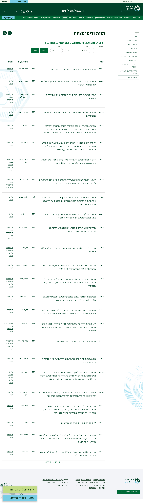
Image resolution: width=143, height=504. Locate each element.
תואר (101, 47)
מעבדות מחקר (132, 41)
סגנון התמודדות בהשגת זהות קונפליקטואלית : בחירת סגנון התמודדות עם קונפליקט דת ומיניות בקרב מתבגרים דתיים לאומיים (68, 327)
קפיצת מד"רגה (132, 77)
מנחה (86, 47)
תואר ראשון (118, 18)
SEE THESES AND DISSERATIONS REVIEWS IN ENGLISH (75, 43)
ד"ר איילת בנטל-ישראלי (9, 162)
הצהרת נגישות (63, 482)
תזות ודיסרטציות (131, 53)
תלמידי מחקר (132, 45)
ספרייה (134, 37)
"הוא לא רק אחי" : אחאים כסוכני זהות (78, 423)
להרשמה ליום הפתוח (22, 489)
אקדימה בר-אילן (63, 485)
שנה (59, 47)
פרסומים (134, 49)
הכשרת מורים (73, 18)
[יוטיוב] (27, 12)
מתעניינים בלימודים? (22, 498)
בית (139, 18)
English (5, 1)
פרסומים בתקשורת (33, 18)
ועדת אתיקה (133, 61)
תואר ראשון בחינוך (99, 480)
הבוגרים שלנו (57, 18)
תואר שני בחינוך (86, 480)
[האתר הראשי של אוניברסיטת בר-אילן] (132, 483)
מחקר (65, 18)
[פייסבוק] (31, 12)
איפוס (35, 50)
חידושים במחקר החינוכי (129, 57)
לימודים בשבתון (100, 18)
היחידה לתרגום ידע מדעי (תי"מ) (128, 72)
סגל (134, 18)
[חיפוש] (4, 11)
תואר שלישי (89, 18)
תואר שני (110, 18)
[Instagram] (24, 12)
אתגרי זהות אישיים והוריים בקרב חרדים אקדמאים (72, 69)
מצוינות (81, 18)
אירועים (23, 18)
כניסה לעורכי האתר (131, 492)
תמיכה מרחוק (128, 1)
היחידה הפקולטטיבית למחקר (129, 66)
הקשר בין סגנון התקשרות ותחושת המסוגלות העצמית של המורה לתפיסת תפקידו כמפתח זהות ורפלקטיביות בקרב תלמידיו (69, 282)
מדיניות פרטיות (52, 482)
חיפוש (44, 50)
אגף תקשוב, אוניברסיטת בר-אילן (53, 480)
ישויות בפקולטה (46, 18)
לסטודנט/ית (127, 18)
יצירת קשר (8, 18)
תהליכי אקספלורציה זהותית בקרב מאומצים (76, 341)
